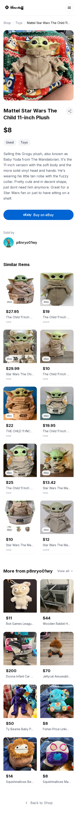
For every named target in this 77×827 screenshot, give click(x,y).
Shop (7, 23)
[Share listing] (70, 111)
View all (63, 571)
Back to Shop (41, 803)
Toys (18, 23)
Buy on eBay (43, 215)
